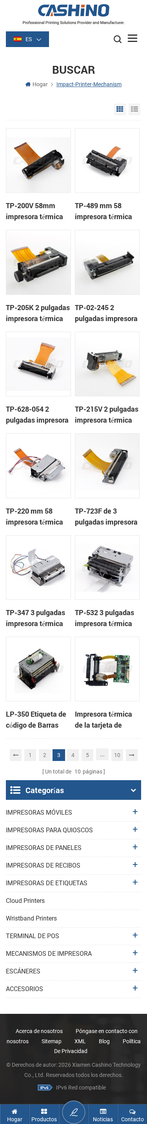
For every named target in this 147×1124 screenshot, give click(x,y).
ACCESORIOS (24, 989)
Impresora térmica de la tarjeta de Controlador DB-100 (106, 719)
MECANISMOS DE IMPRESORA (49, 953)
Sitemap (52, 1041)
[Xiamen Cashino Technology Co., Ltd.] (73, 14)
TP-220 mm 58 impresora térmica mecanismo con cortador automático (37, 516)
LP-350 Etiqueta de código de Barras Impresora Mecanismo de (36, 719)
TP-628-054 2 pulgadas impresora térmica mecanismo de (37, 414)
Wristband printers (31, 918)
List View (134, 109)
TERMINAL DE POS (32, 936)
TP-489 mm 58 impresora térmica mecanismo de (103, 211)
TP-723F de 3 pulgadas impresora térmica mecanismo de (106, 516)
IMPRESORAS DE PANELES (44, 848)
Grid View (120, 109)
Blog (104, 1041)
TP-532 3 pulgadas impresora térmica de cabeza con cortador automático (106, 618)
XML (80, 1041)
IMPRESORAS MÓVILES (39, 812)
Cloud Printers (25, 900)
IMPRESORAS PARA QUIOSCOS (49, 830)
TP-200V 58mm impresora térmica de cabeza (34, 211)
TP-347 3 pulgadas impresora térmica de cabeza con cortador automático (37, 618)
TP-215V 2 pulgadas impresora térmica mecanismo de (106, 414)
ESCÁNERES (23, 971)
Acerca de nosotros (39, 1031)
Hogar (40, 84)
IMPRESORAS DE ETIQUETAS (46, 883)
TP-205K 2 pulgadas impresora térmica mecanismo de (38, 313)
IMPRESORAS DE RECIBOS (43, 865)
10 (117, 755)
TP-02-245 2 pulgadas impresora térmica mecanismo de (106, 313)
